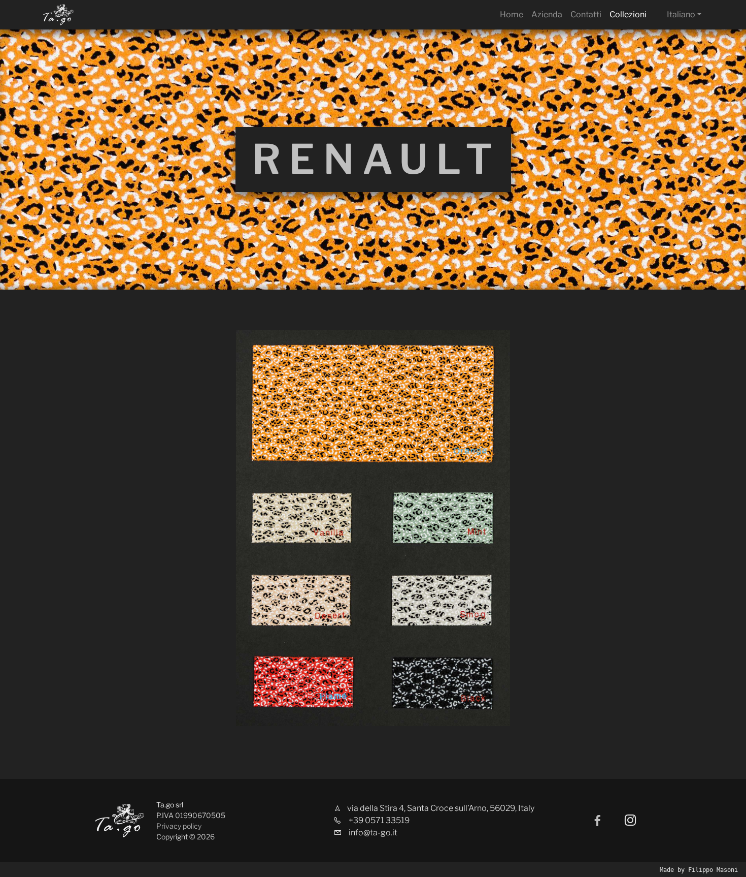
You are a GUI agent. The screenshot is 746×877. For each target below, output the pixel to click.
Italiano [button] (681, 14)
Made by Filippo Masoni (699, 869)
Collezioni (628, 14)
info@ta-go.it (373, 832)
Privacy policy (178, 826)
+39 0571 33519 (379, 820)
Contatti (585, 14)
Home (511, 14)
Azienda (546, 14)
